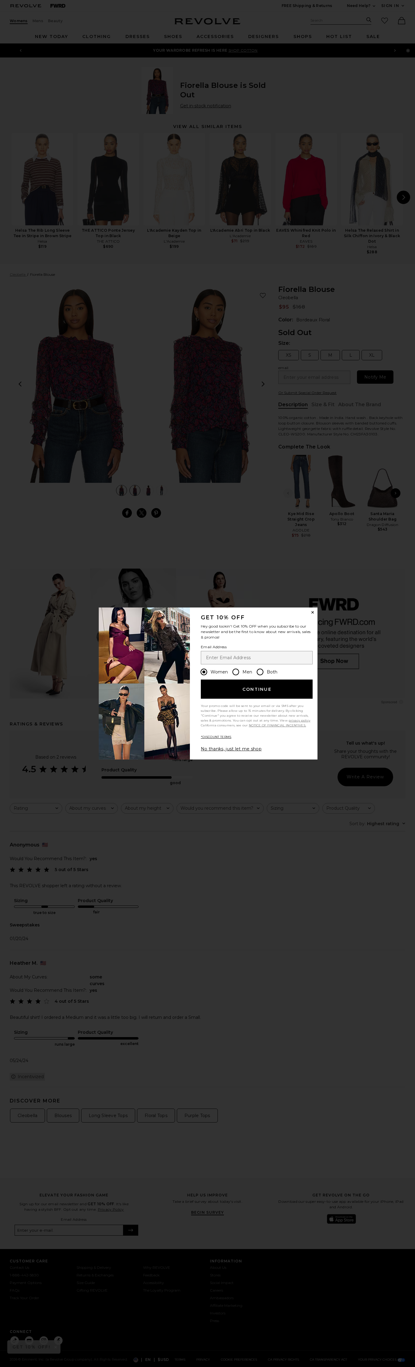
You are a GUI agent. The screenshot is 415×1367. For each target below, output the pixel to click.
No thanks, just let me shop (231, 749)
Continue (257, 689)
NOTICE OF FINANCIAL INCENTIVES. (277, 725)
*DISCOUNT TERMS (216, 737)
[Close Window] (312, 612)
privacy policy (299, 720)
